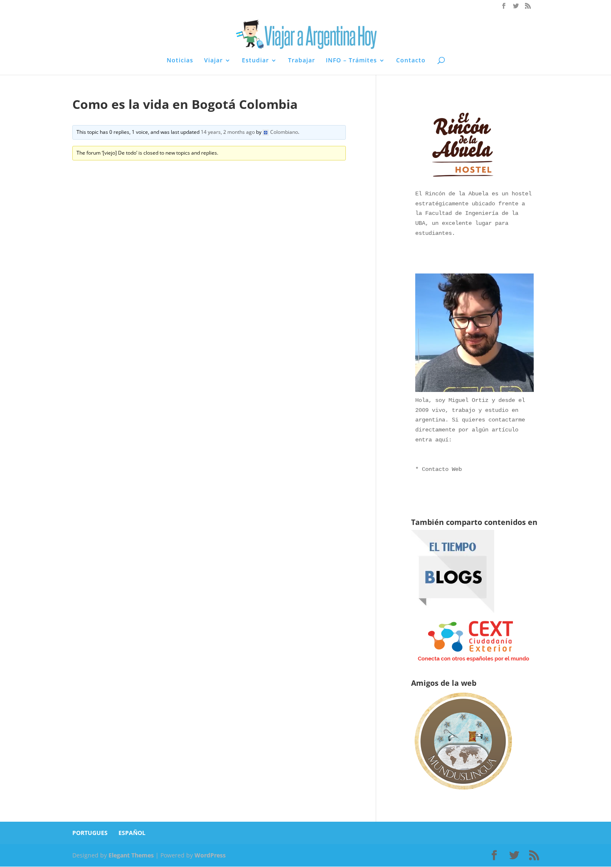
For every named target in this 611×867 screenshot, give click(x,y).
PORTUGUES (90, 833)
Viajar (213, 60)
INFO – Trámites (351, 60)
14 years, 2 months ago (228, 131)
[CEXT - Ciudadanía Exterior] (473, 662)
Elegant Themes (131, 855)
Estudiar (255, 60)
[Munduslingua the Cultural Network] (463, 792)
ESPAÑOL (131, 833)
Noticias (180, 60)
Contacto (411, 60)
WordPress (210, 855)
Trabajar (301, 60)
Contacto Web (442, 469)
